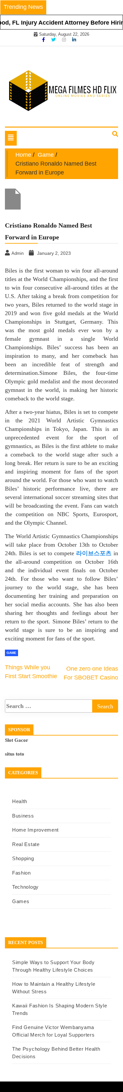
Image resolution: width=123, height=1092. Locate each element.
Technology (25, 887)
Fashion (21, 873)
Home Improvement (35, 830)
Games (21, 901)
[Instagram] (64, 39)
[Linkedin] (74, 39)
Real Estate (26, 844)
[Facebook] (44, 39)
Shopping (23, 858)
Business (23, 816)
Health (19, 801)
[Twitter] (54, 39)
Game (11, 653)
